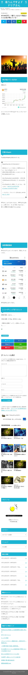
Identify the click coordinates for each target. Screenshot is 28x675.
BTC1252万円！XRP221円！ (9, 575)
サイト (2, 389)
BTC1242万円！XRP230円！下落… (11, 580)
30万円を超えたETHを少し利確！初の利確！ (13, 611)
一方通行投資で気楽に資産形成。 (10, 646)
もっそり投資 (4, 638)
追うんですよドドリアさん (14, 3)
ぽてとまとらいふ (6, 634)
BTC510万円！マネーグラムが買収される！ (13, 596)
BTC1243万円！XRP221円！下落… (11, 567)
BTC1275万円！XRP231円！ (9, 571)
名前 (3, 378)
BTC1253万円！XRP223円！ (9, 562)
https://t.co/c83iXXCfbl (13, 186)
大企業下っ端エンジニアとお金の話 (10, 657)
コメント (4, 363)
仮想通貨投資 (5, 335)
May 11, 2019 (5, 194)
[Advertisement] (14, 39)
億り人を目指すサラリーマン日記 (10, 654)
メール (3, 384)
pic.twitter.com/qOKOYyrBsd (9, 188)
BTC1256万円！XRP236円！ (9, 584)
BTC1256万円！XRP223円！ (9, 558)
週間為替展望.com (6, 663)
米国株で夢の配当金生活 (7, 660)
